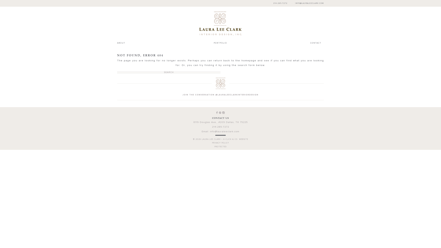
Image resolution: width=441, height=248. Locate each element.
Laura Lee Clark (220, 23)
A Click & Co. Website (235, 139)
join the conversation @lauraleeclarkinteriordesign (220, 95)
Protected (220, 147)
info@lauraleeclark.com (309, 3)
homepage (249, 60)
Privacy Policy (220, 143)
